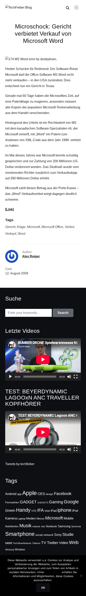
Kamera (11, 518)
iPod (75, 510)
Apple (29, 493)
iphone (64, 510)
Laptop (21, 518)
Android (10, 494)
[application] (43, 359)
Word (21, 233)
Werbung (9, 549)
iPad (54, 510)
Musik (25, 525)
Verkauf (10, 233)
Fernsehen (12, 502)
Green (10, 511)
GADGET (28, 502)
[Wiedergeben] (10, 377)
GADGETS (42, 502)
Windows (20, 549)
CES (41, 494)
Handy (23, 510)
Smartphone (20, 534)
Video (63, 543)
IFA (40, 510)
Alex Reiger (31, 256)
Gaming (56, 502)
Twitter (52, 543)
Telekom (36, 543)
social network (44, 534)
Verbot (69, 227)
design (49, 494)
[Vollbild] (76, 377)
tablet (8, 543)
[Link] (9, 209)
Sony (58, 534)
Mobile (68, 518)
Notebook (51, 526)
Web (74, 542)
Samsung (64, 526)
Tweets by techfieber (19, 464)
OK (43, 587)
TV (43, 543)
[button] (76, 7)
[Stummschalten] (69, 377)
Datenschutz (53, 572)
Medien (31, 518)
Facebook (62, 493)
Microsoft (33, 227)
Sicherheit (76, 526)
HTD (33, 511)
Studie (68, 534)
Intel (47, 510)
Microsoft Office (52, 227)
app (19, 494)
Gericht (10, 227)
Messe (40, 518)
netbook (36, 526)
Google (71, 501)
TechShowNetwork (22, 543)
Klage (21, 227)
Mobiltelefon (12, 526)
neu (43, 526)
